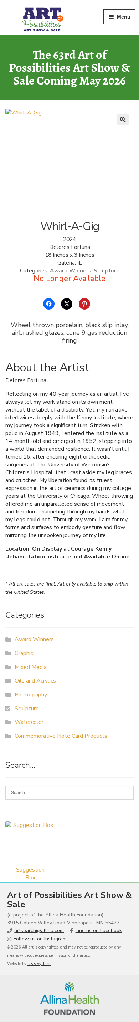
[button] (123, 119)
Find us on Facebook (99, 930)
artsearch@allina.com (39, 930)
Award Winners (70, 271)
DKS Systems (39, 963)
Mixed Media (31, 667)
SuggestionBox (30, 874)
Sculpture (106, 271)
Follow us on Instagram (40, 938)
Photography (31, 695)
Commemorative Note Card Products (61, 736)
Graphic (24, 653)
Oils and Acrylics (35, 681)
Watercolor (29, 722)
